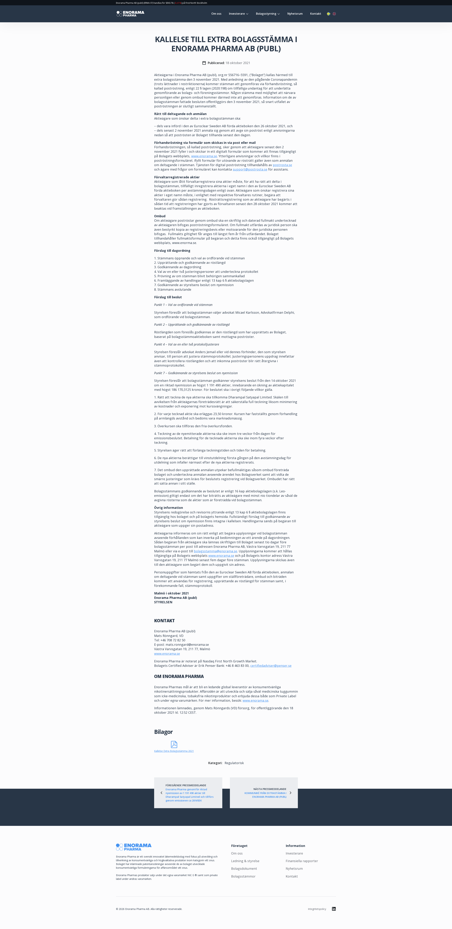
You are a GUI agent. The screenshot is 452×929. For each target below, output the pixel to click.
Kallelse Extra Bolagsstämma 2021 (174, 751)
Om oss (216, 13)
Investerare (237, 13)
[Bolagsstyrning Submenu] (278, 13)
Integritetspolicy (317, 909)
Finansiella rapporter (302, 861)
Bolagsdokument (244, 868)
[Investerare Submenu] (246, 13)
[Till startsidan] (130, 14)
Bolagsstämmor (243, 876)
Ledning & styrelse (245, 861)
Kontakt (315, 13)
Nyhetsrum (295, 13)
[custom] (334, 909)
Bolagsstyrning (266, 13)
